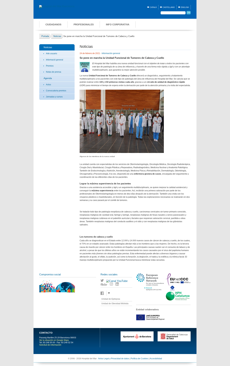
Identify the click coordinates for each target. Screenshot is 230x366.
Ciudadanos (53, 24)
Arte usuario (51, 53)
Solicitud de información (50, 345)
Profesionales (84, 24)
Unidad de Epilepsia (110, 299)
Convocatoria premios (56, 90)
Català (153, 7)
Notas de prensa (53, 72)
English (185, 7)
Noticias (48, 47)
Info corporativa (117, 24)
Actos (48, 84)
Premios (50, 66)
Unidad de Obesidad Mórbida (114, 303)
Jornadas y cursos (54, 97)
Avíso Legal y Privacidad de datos (113, 358)
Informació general (54, 60)
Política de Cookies (139, 358)
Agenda (48, 78)
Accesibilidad (156, 358)
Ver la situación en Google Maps (54, 340)
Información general (111, 53)
